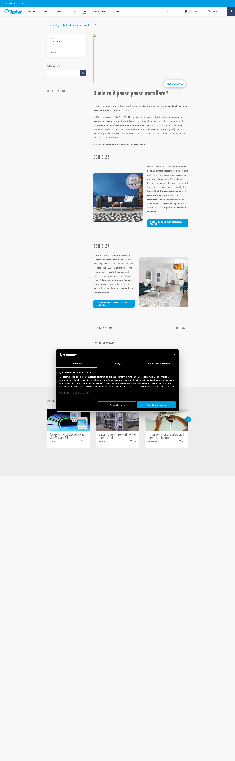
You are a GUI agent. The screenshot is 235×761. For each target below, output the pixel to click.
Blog (57, 25)
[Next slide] (188, 419)
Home (49, 25)
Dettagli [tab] (117, 363)
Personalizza (115, 405)
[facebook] (171, 328)
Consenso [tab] (77, 363)
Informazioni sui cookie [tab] (158, 363)
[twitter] (177, 328)
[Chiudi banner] (175, 355)
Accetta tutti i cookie (156, 405)
